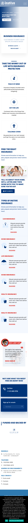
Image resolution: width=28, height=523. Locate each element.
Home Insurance (8, 239)
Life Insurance (7, 256)
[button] (8, 191)
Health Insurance (8, 294)
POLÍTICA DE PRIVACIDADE (16, 520)
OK (6, 520)
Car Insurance (9, 219)
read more (13, 232)
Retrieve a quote (13, 46)
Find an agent (15, 48)
